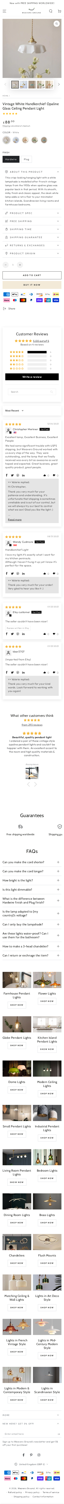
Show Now (47, 1049)
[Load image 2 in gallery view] (23, 84)
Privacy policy (32, 1492)
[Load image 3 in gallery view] (32, 84)
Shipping (6, 126)
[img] (13, 424)
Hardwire (12, 160)
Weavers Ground (26, 1488)
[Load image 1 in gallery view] (15, 84)
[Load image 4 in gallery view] (40, 84)
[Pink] (25, 140)
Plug (28, 160)
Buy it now (32, 285)
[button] (50, 11)
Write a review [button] (32, 377)
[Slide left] (5, 84)
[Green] (35, 140)
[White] (6, 140)
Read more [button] (15, 519)
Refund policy (15, 1492)
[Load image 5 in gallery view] (49, 84)
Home (5, 96)
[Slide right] (59, 84)
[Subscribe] (59, 1434)
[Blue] (44, 140)
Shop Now (17, 1005)
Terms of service (51, 1492)
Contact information (43, 1496)
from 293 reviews (32, 724)
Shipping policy (21, 1496)
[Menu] (4, 11)
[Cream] (16, 140)
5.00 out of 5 (41, 341)
